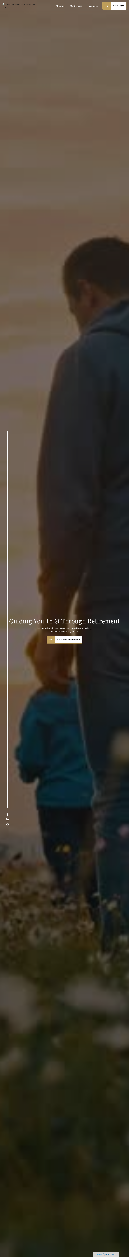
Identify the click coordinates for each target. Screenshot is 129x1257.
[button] (60, 5)
